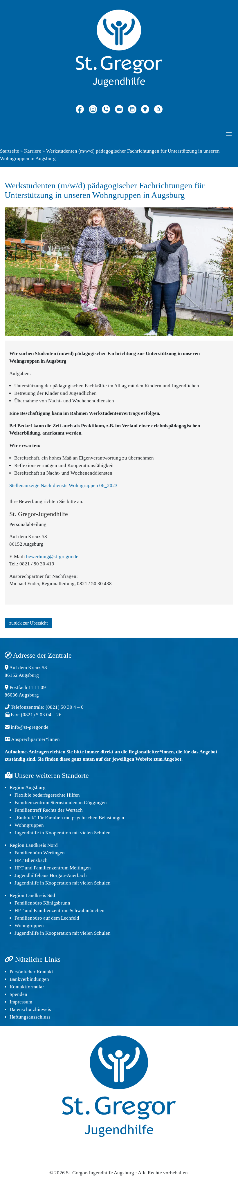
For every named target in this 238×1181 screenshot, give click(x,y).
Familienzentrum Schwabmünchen (69, 910)
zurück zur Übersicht (28, 623)
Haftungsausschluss (30, 1017)
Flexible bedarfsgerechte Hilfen (47, 795)
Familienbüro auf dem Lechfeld (47, 918)
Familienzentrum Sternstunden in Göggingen (61, 802)
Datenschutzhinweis (30, 1009)
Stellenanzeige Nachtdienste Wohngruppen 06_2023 (63, 485)
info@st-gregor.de (29, 727)
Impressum (21, 1002)
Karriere (32, 151)
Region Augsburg (28, 787)
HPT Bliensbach (31, 860)
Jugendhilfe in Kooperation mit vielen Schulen (63, 832)
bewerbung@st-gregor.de (52, 556)
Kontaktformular (27, 987)
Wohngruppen (29, 825)
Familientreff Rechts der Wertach (49, 810)
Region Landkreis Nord (34, 845)
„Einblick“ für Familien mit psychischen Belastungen (69, 817)
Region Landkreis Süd (32, 895)
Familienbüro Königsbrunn (42, 903)
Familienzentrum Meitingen (62, 868)
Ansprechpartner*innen (35, 739)
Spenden (18, 994)
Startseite (9, 151)
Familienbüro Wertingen (40, 853)
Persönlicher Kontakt (31, 971)
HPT (19, 868)
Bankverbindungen (29, 979)
